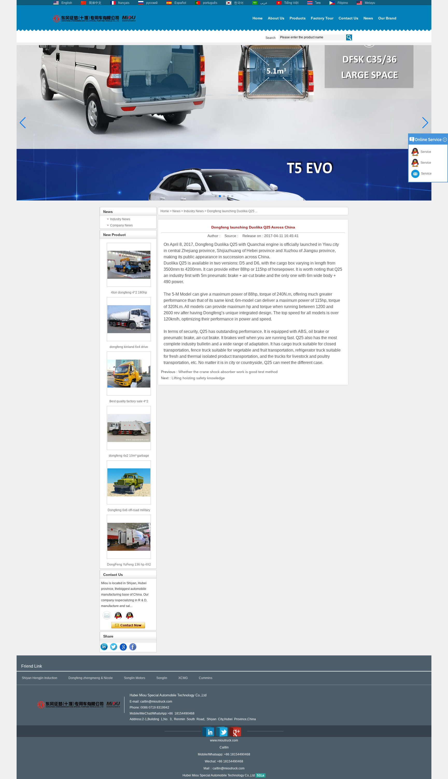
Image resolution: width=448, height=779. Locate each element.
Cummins (205, 678)
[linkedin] (104, 647)
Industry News (120, 219)
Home (258, 18)
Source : (232, 236)
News (368, 18)
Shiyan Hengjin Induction (39, 678)
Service (425, 152)
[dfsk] (224, 199)
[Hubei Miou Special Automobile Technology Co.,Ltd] (94, 25)
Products (298, 18)
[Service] (107, 615)
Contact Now (128, 625)
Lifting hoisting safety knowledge (198, 378)
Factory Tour (322, 18)
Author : (214, 236)
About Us (276, 18)
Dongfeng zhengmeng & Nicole (90, 678)
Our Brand (387, 18)
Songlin (161, 678)
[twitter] (114, 647)
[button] (216, 196)
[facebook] (133, 647)
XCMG (183, 678)
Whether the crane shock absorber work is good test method (228, 372)
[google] (123, 647)
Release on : (253, 236)
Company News (121, 225)
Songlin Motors (134, 678)
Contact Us (348, 18)
